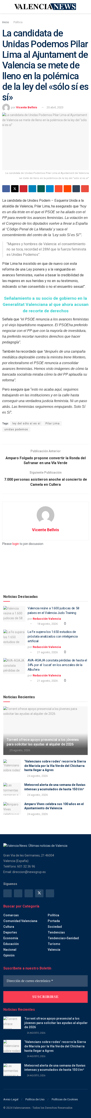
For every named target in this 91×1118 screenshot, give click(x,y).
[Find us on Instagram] (18, 893)
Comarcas (11, 915)
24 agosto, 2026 (37, 775)
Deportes (10, 932)
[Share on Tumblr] (76, 188)
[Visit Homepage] (45, 6)
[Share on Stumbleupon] (59, 188)
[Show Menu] (5, 6)
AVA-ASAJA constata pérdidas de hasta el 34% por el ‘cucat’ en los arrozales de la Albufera (57, 665)
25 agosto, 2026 (19, 750)
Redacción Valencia (47, 618)
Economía (10, 938)
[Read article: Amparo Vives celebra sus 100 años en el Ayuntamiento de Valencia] (12, 808)
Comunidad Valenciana (20, 921)
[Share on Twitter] (15, 188)
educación (11, 944)
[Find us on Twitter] (39, 893)
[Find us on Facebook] (7, 893)
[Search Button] (86, 6)
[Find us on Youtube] (50, 893)
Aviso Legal (10, 1099)
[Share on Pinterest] (23, 188)
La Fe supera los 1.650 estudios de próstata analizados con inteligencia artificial (53, 636)
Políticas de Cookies (65, 1099)
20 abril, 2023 (55, 107)
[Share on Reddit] (67, 188)
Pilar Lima (53, 423)
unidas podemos (16, 429)
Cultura (8, 926)
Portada (54, 921)
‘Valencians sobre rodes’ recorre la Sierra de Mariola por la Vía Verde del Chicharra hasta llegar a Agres (55, 766)
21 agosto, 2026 (47, 652)
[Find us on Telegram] (29, 893)
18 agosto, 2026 (47, 623)
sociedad (55, 926)
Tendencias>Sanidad (63, 938)
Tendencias (56, 932)
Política (18, 22)
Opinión (9, 955)
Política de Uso (35, 1099)
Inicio (5, 22)
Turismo (54, 944)
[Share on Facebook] (6, 188)
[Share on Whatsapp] (41, 188)
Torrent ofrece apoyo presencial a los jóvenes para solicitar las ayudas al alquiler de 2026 (43, 742)
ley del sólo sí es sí (26, 423)
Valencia (54, 949)
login (15, 544)
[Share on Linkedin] (32, 188)
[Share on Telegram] (50, 188)
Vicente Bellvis (26, 107)
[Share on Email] (85, 188)
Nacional (9, 949)
